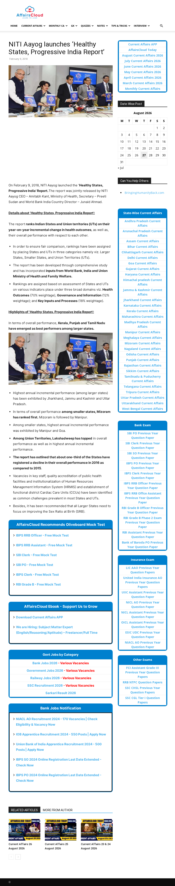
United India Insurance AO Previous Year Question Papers (142, 582)
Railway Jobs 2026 (60, 678)
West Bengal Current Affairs (142, 409)
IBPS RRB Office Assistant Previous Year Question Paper (142, 497)
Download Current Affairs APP (39, 617)
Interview (140, 25)
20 (144, 148)
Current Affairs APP (142, 44)
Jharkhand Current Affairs (143, 300)
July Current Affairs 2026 (143, 61)
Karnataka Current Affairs (143, 305)
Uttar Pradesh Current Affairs (142, 398)
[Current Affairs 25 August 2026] (61, 830)
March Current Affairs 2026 (142, 83)
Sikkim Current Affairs (142, 371)
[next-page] (18, 857)
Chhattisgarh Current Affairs (142, 252)
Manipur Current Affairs (142, 332)
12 (136, 141)
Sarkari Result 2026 (60, 693)
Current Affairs (31, 25)
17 (122, 148)
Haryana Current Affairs (142, 274)
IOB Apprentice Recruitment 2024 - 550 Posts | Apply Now (61, 734)
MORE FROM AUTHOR (58, 810)
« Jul (121, 168)
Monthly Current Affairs (142, 89)
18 (129, 148)
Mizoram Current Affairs (142, 343)
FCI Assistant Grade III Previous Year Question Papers (142, 672)
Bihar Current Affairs (142, 247)
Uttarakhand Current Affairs (142, 403)
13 (144, 141)
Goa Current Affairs (142, 263)
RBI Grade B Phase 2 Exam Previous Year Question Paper (142, 522)
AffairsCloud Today (142, 50)
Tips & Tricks (119, 25)
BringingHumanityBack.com (144, 193)
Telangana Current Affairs (143, 386)
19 (136, 148)
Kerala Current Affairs (143, 311)
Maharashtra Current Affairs (142, 317)
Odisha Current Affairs (142, 354)
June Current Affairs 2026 (142, 66)
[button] (161, 26)
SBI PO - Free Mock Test (34, 565)
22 (157, 148)
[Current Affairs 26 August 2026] (24, 830)
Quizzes (85, 25)
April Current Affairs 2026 (142, 77)
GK (72, 25)
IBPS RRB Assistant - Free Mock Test (44, 545)
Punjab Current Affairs (142, 360)
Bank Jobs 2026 (60, 663)
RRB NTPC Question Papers (142, 682)
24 (122, 155)
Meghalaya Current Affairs (142, 338)
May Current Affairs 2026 (142, 72)
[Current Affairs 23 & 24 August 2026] (97, 830)
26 (136, 155)
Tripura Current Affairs (142, 392)
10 (122, 141)
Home (14, 25)
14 (150, 141)
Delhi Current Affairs (142, 258)
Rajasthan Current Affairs (142, 365)
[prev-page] (11, 857)
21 (150, 148)
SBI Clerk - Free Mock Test (36, 555)
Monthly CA (56, 25)
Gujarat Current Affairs (142, 269)
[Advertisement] (61, 153)
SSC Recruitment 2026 (60, 685)
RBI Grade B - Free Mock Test (38, 584)
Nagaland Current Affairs (142, 349)
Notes (101, 25)
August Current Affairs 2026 (142, 55)
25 (129, 155)
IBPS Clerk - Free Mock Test (37, 575)
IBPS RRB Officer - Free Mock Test (42, 535)
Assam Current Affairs (142, 241)
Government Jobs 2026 (61, 670)
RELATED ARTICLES (24, 810)
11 (129, 141)
